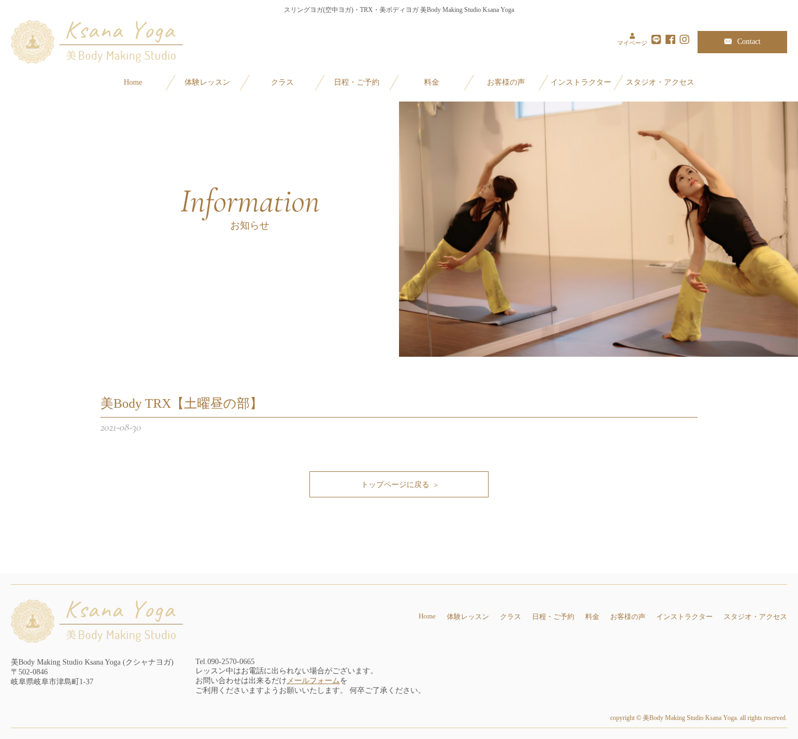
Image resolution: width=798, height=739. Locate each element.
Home (133, 82)
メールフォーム (313, 681)
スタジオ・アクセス (660, 82)
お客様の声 (506, 82)
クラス (282, 82)
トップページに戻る (395, 485)
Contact (749, 41)
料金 (431, 82)
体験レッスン (207, 82)
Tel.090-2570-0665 (225, 662)
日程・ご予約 (356, 82)
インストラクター (580, 82)
